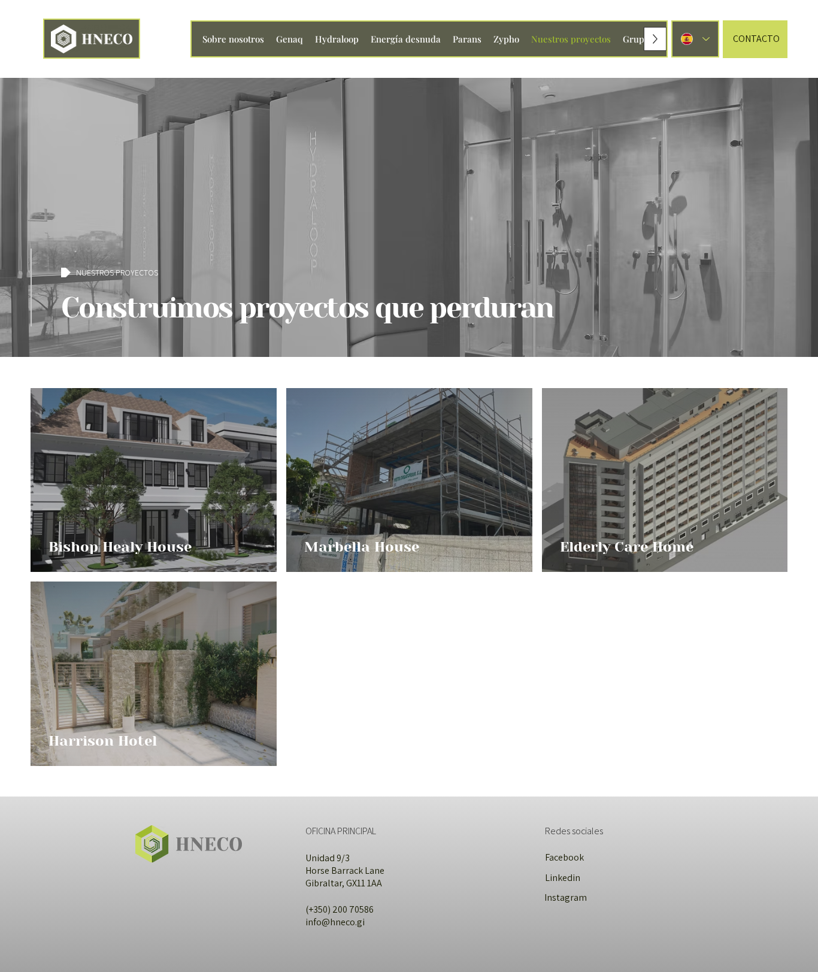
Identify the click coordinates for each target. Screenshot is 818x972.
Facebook (564, 857)
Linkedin (562, 877)
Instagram (565, 897)
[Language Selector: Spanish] (695, 39)
